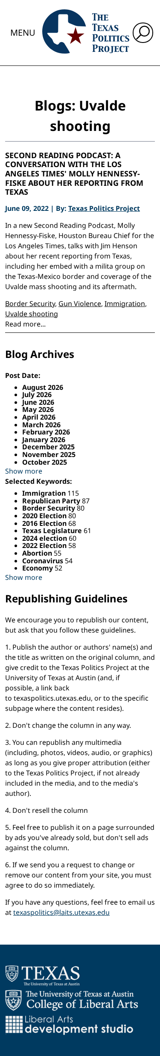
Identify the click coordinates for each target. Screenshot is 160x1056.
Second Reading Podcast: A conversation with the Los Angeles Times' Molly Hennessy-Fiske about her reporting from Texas (74, 174)
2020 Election (45, 515)
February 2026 (46, 432)
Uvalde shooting (31, 313)
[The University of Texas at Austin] (42, 975)
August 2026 (42, 387)
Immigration (125, 303)
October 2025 (44, 462)
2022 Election (45, 545)
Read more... (25, 324)
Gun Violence (79, 303)
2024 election (45, 538)
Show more (23, 471)
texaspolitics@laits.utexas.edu (61, 912)
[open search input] (143, 33)
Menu (22, 32)
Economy (38, 568)
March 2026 (41, 424)
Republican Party (52, 500)
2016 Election (45, 523)
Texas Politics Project (104, 208)
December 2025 (48, 446)
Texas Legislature (53, 530)
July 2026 (37, 394)
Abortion (38, 553)
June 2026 (38, 402)
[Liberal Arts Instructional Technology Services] (69, 1025)
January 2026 (43, 439)
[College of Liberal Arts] (71, 1000)
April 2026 (38, 417)
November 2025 (49, 454)
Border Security (30, 303)
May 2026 (38, 409)
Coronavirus (43, 560)
